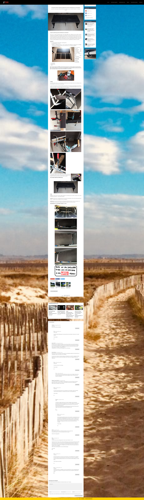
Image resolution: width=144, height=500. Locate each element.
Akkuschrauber (77, 61)
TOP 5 (108, 2)
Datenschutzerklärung (88, 498)
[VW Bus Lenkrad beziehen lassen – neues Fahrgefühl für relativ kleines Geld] (86, 24)
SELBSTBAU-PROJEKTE (114, 2)
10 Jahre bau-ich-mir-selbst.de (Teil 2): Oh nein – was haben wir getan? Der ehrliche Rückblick (91, 45)
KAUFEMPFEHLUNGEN (134, 2)
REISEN (128, 2)
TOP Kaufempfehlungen (89, 26)
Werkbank (76, 60)
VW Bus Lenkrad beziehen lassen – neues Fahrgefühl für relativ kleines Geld (91, 24)
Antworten (77, 328)
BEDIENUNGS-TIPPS (122, 2)
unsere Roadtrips (93, 36)
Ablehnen (82, 498)
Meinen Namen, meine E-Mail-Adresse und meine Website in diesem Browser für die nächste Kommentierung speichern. (65, 493)
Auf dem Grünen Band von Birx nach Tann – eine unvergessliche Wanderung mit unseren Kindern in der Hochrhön (90, 30)
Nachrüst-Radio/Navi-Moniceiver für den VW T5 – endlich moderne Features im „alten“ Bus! (91, 39)
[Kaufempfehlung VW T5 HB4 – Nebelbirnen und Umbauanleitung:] (61, 307)
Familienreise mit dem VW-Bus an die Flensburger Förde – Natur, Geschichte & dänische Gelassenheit (91, 35)
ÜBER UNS (140, 2)
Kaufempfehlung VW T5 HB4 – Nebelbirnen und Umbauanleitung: (61, 312)
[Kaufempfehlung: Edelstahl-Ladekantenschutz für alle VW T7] (53, 307)
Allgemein (88, 25)
